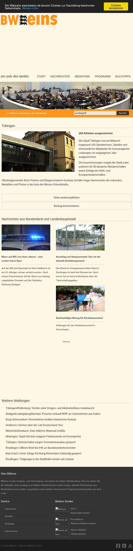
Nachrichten (60, 76)
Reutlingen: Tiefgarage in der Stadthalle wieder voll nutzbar (40, 459)
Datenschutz (11, 531)
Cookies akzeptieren (116, 6)
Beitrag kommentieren (66, 206)
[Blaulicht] (26, 238)
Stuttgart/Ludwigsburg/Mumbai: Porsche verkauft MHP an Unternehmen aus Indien (53, 413)
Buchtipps (123, 76)
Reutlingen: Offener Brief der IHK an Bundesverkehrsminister (41, 447)
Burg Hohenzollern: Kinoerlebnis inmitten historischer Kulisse (41, 419)
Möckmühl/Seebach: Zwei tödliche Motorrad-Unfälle (35, 430)
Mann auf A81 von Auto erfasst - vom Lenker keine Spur (22, 258)
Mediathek (82, 76)
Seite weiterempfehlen (66, 197)
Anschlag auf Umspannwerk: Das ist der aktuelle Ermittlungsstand (78, 258)
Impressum (10, 508)
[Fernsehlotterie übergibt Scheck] (80, 299)
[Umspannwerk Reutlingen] (80, 238)
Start (41, 76)
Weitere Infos (30, 8)
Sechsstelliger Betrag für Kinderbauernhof (79, 318)
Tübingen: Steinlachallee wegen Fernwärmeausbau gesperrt (40, 442)
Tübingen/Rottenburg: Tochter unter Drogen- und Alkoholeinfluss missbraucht (50, 408)
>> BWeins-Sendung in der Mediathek (26, 113)
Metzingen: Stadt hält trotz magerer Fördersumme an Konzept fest (43, 436)
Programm (102, 76)
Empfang (9, 523)
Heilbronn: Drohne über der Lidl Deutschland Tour (34, 425)
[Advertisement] (66, 50)
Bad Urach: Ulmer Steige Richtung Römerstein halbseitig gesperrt (43, 453)
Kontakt (9, 516)
